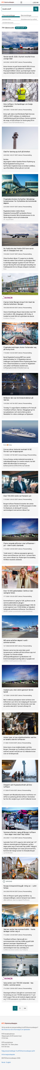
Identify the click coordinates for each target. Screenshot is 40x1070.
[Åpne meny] (21, 2)
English (8, 1062)
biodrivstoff (20, 28)
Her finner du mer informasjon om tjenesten (16, 1029)
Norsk (3, 1062)
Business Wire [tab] (6, 19)
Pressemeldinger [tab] (8, 15)
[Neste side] (20, 1008)
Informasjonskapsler (8, 1054)
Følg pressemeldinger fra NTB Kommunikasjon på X (18, 1051)
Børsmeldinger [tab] (26, 15)
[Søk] (35, 9)
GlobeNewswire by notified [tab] (29, 19)
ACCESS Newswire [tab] (7, 22)
